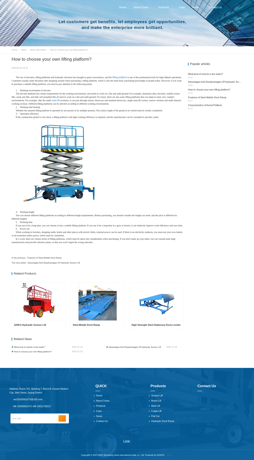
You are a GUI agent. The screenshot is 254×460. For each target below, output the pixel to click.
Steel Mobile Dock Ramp (86, 325)
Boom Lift (156, 400)
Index (169, 455)
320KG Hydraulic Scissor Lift (30, 325)
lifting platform (119, 77)
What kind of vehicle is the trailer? (29, 347)
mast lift (55, 100)
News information (38, 50)
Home (122, 7)
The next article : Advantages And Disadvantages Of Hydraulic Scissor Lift (46, 263)
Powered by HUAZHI (154, 455)
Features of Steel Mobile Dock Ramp (207, 97)
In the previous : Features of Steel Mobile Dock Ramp (36, 258)
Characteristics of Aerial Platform (205, 105)
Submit (62, 418)
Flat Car (155, 416)
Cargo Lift (156, 411)
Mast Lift (155, 406)
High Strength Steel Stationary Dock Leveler (156, 325)
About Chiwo (103, 400)
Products (100, 406)
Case (182, 7)
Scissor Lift (157, 395)
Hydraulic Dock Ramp (162, 421)
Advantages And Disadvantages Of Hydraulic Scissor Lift (135, 347)
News (23, 50)
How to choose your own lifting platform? (33, 351)
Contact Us (215, 7)
